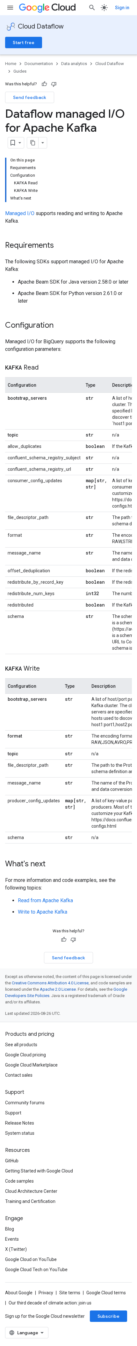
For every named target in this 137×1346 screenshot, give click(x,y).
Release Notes (19, 1123)
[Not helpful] (54, 84)
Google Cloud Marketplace (31, 1064)
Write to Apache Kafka (42, 912)
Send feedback (29, 97)
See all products (21, 1044)
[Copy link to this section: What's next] (52, 864)
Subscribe (108, 1316)
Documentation (39, 63)
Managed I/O (19, 213)
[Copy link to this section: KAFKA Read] (45, 368)
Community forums (25, 1102)
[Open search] (92, 7)
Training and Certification (30, 1201)
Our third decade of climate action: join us (50, 1302)
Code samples (19, 1181)
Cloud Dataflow (41, 26)
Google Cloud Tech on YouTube (36, 1269)
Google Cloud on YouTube (31, 1259)
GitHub (11, 1160)
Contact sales (18, 1075)
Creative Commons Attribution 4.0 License (50, 983)
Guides (19, 71)
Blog (9, 1228)
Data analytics (74, 63)
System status (19, 1133)
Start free (23, 42)
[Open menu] (10, 7)
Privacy (46, 1292)
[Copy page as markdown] (33, 142)
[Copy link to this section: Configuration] (60, 326)
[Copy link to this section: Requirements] (60, 246)
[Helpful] (44, 84)
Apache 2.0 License (58, 989)
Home (10, 63)
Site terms (69, 1292)
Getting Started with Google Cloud (39, 1170)
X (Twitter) (16, 1249)
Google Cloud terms (106, 1292)
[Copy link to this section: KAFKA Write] (46, 669)
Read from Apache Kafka (45, 900)
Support (13, 1112)
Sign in (122, 7)
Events (12, 1239)
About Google (18, 1292)
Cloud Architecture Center (31, 1191)
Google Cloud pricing (25, 1054)
